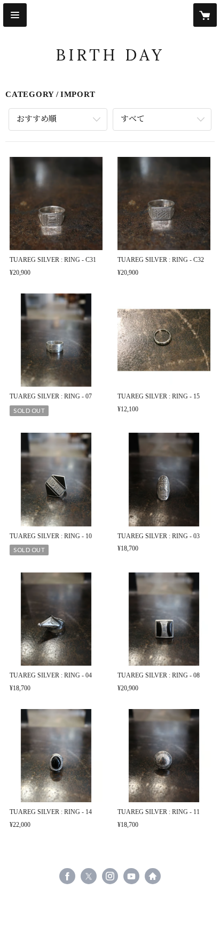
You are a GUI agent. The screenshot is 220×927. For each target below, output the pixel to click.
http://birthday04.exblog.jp (153, 876)
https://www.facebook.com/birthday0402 (67, 876)
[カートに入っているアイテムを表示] (205, 15)
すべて (133, 119)
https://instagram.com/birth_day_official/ (110, 876)
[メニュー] (15, 15)
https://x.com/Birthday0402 (89, 876)
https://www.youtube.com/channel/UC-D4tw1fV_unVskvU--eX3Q (131, 876)
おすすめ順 (37, 119)
